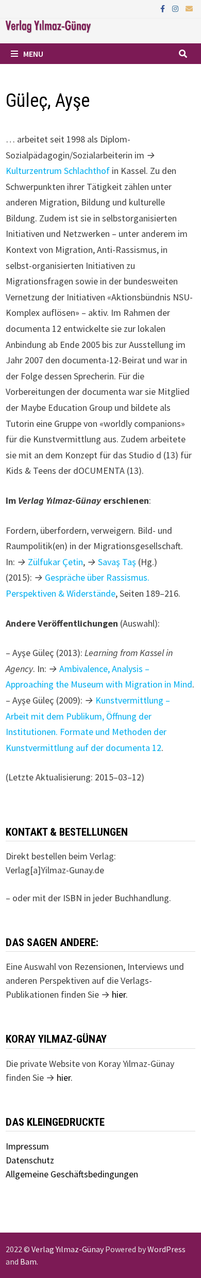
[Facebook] (164, 8)
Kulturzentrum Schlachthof (59, 171)
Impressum (27, 1146)
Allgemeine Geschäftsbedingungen (72, 1174)
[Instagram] (176, 8)
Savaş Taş (117, 562)
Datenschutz (30, 1160)
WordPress (166, 1249)
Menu (33, 54)
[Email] (189, 8)
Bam (28, 1261)
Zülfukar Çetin (55, 562)
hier (119, 994)
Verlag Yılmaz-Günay (67, 1249)
